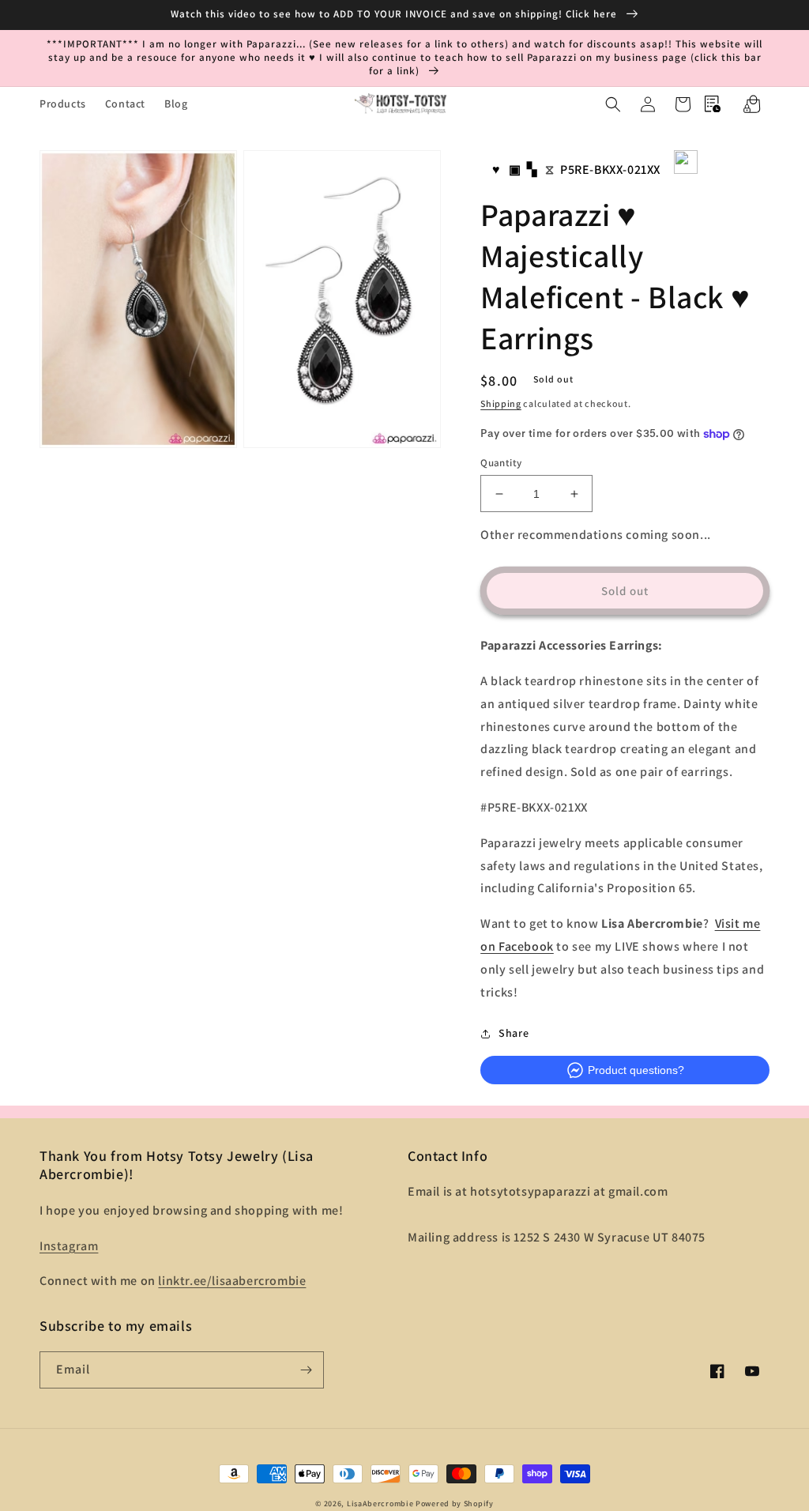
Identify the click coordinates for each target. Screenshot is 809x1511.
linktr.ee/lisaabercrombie (232, 1280)
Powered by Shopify (455, 1503)
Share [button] (514, 1033)
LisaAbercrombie (380, 1503)
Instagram (69, 1246)
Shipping (500, 403)
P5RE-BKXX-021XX (610, 169)
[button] (613, 104)
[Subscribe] (305, 1370)
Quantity (500, 462)
